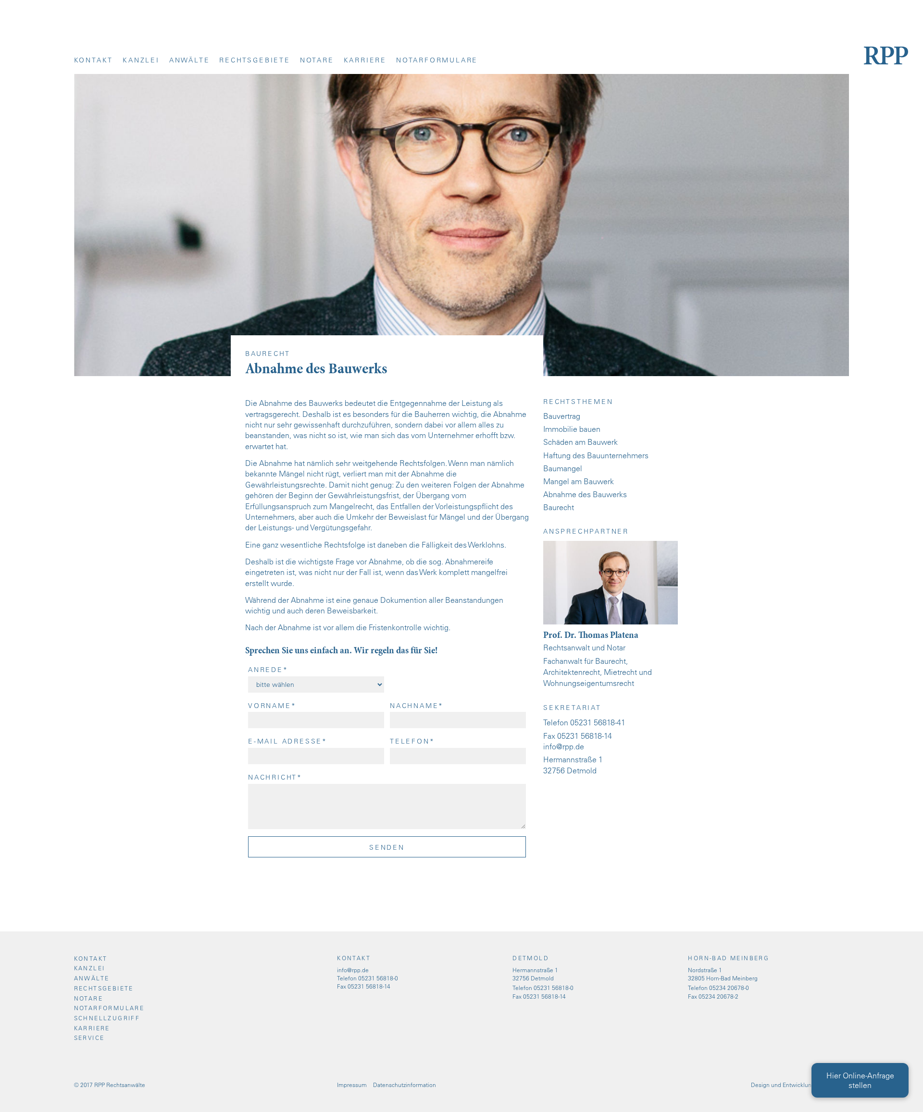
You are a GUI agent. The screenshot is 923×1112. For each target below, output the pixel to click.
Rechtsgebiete (254, 60)
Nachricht (275, 777)
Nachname (417, 706)
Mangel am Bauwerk (578, 481)
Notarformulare (437, 60)
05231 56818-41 (597, 722)
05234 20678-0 (729, 987)
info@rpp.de (563, 746)
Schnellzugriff (107, 1018)
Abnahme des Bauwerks (585, 494)
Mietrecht (620, 672)
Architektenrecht (571, 672)
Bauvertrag (561, 416)
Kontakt (93, 60)
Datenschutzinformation (404, 1084)
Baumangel (562, 468)
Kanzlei (141, 60)
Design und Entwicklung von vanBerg (800, 1084)
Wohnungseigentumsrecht (588, 683)
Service (89, 1037)
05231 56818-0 (378, 978)
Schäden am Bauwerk (580, 442)
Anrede (268, 670)
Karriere (365, 60)
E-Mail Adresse (287, 741)
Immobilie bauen (571, 429)
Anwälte (189, 60)
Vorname (272, 706)
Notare (317, 60)
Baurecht (558, 507)
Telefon (412, 741)
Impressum (352, 1084)
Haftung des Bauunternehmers (596, 455)
